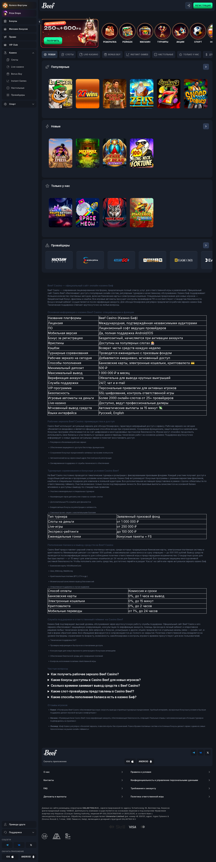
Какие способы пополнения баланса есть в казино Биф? (94, 697)
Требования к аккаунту (143, 788)
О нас (46, 772)
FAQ (45, 788)
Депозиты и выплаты (54, 796)
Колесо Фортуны (18, 5)
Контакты (48, 780)
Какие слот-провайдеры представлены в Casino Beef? (92, 691)
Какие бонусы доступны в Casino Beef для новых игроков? (96, 680)
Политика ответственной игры (147, 796)
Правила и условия (141, 772)
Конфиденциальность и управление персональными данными (164, 780)
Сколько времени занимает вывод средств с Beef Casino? (95, 685)
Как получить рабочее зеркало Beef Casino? (85, 674)
